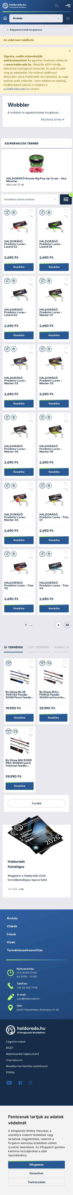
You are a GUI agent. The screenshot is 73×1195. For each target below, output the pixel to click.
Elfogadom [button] (36, 1164)
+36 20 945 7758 (27, 987)
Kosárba (18, 267)
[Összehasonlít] (30, 216)
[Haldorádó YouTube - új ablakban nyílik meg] (12, 1083)
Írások (11, 934)
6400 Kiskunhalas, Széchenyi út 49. (38, 1009)
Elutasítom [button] (36, 1173)
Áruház (12, 918)
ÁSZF (9, 1048)
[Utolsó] (67, 625)
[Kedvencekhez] (30, 211)
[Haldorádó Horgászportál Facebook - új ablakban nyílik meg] (23, 1083)
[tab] (13, 648)
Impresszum (14, 1060)
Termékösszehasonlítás (25, 950)
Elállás (10, 1072)
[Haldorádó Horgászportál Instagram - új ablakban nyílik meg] (32, 1083)
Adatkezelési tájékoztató (22, 1054)
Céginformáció (15, 1041)
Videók (12, 926)
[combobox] (29, 199)
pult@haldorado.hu (17, 89)
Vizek (11, 942)
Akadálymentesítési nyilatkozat (27, 1066)
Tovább (37, 803)
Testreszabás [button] (36, 1182)
